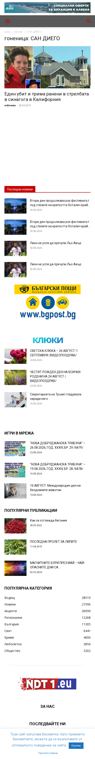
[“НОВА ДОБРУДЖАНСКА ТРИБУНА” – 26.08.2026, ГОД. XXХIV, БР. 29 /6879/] (15, 448)
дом (7, 32)
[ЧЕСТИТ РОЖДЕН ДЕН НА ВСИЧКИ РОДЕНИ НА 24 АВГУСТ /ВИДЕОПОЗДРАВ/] (15, 377)
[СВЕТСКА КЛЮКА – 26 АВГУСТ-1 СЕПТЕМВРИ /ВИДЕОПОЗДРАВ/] (15, 356)
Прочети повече (48, 753)
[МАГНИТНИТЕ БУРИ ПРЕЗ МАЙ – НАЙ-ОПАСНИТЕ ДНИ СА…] (15, 568)
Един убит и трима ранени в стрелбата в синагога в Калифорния (46, 96)
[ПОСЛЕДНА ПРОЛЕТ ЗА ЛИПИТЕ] (15, 547)
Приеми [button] (76, 745)
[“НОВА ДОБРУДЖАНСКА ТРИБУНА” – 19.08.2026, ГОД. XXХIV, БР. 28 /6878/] (15, 469)
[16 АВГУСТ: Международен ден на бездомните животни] (15, 491)
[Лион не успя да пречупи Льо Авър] (15, 248)
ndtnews (10, 105)
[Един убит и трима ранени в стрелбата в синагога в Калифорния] (47, 67)
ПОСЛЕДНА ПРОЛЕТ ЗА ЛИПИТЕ (53, 541)
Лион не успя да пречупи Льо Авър (55, 243)
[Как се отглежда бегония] (15, 525)
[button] (7, 21)
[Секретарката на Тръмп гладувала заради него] (15, 399)
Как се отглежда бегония (48, 520)
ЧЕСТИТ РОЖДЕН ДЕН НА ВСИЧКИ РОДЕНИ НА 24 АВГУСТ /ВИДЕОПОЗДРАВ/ (55, 376)
